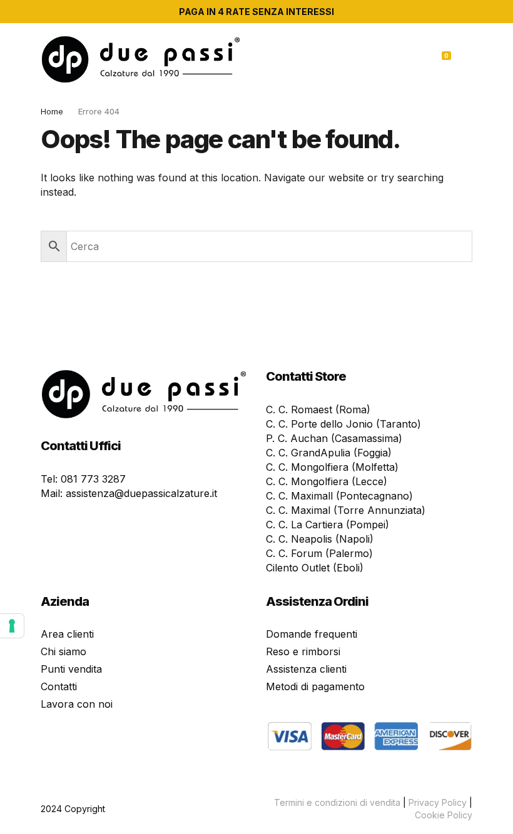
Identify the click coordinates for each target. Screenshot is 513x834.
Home (52, 111)
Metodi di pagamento (315, 686)
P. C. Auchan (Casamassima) (334, 438)
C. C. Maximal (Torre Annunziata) (345, 510)
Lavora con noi (77, 704)
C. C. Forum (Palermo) (319, 553)
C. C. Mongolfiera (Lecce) (326, 481)
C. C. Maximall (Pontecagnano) (339, 496)
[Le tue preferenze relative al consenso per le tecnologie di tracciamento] (12, 626)
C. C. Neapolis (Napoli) (319, 539)
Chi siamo (63, 651)
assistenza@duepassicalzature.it (141, 493)
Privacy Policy (438, 802)
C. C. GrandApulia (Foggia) (329, 452)
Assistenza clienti (306, 669)
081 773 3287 (93, 479)
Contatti (59, 686)
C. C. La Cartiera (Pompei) (327, 524)
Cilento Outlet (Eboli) (314, 567)
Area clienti (67, 634)
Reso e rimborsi (303, 651)
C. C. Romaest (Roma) (318, 409)
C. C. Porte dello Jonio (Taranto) (343, 424)
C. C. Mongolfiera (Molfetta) (332, 467)
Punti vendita (71, 669)
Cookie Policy (443, 815)
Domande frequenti (311, 634)
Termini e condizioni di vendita (337, 802)
